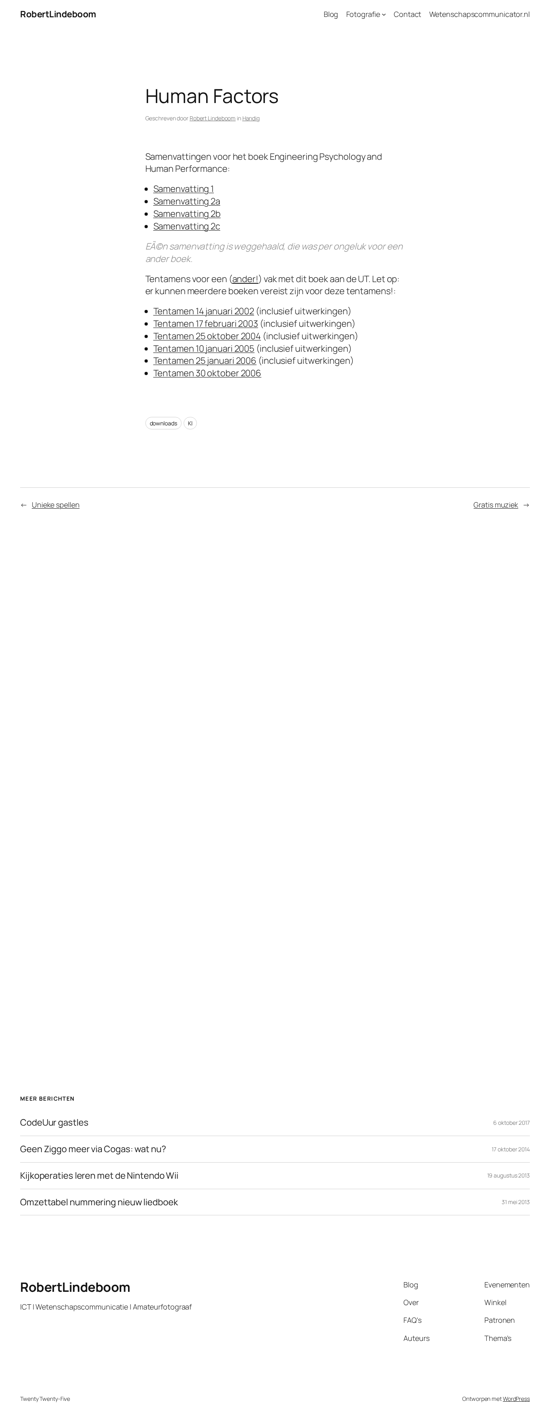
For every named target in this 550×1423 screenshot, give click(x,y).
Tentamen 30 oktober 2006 (207, 373)
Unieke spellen (56, 504)
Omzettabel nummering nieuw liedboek (99, 1202)
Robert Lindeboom (213, 118)
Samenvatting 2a (187, 201)
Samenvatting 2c (187, 226)
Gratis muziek (495, 504)
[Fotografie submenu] (384, 14)
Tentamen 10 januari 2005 (204, 348)
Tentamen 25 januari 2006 (205, 361)
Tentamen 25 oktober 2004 (207, 336)
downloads (163, 423)
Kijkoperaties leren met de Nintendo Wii (99, 1176)
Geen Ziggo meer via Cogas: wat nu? (93, 1149)
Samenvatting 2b (187, 214)
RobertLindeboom (58, 14)
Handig (251, 118)
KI (190, 423)
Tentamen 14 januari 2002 (203, 311)
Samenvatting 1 (183, 189)
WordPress (516, 1398)
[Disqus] (275, 651)
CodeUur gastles (54, 1123)
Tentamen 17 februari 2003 (205, 324)
